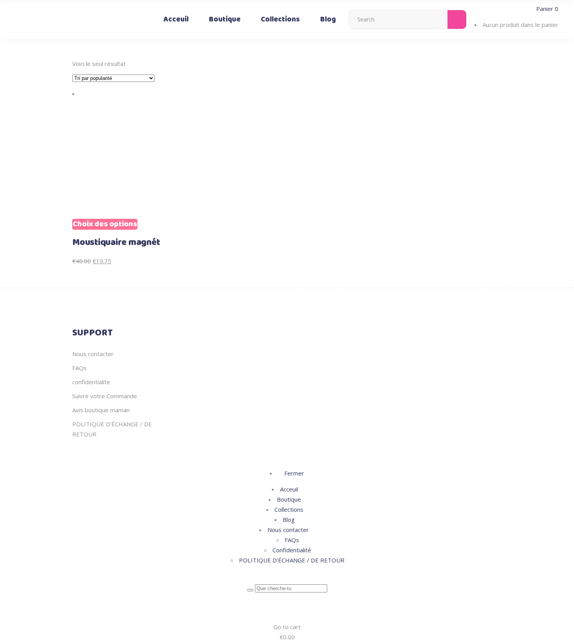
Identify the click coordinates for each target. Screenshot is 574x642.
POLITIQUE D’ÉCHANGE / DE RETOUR (291, 560)
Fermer (293, 473)
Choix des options (105, 224)
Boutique (289, 499)
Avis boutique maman (101, 410)
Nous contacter (93, 354)
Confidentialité (292, 550)
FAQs (79, 368)
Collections (289, 509)
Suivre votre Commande (104, 396)
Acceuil (289, 489)
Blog (289, 519)
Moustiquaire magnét (116, 242)
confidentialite (91, 382)
